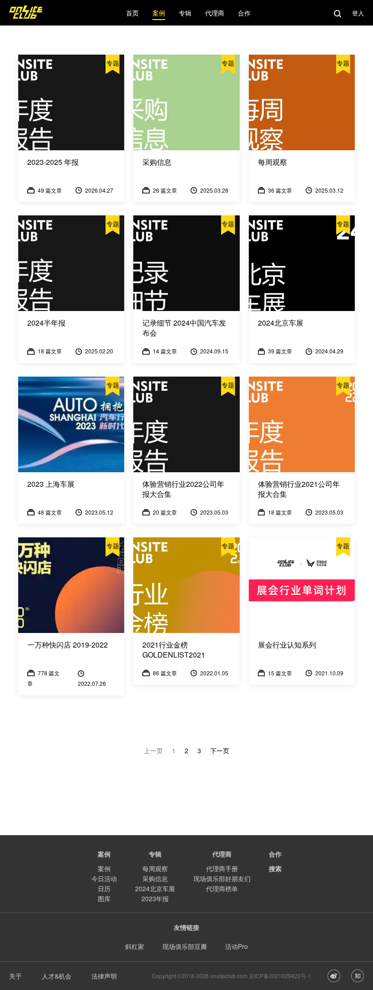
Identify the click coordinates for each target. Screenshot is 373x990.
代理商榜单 (222, 888)
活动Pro (236, 946)
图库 (104, 898)
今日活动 (104, 878)
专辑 (155, 853)
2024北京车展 (155, 888)
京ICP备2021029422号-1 (280, 976)
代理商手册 (222, 868)
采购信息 (155, 878)
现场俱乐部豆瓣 (184, 946)
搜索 (275, 868)
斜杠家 (134, 946)
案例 (104, 868)
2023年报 (155, 898)
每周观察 (155, 868)
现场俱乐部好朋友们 (222, 878)
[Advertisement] (186, 775)
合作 (275, 853)
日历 (104, 888)
